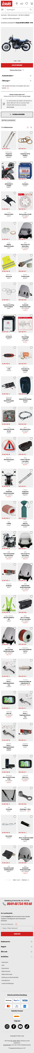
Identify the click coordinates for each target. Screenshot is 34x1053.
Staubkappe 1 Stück (25, 809)
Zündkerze (9, 585)
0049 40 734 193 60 (19, 904)
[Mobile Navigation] (2, 9)
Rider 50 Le (25, 777)
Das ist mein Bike (17, 65)
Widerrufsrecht (6, 971)
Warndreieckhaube (9, 459)
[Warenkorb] (31, 3)
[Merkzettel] (26, 3)
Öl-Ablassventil (25, 276)
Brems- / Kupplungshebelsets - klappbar (9, 747)
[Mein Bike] (21, 3)
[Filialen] (16, 3)
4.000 (8, 369)
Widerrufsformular (7, 974)
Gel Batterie (25, 184)
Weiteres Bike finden (16, 70)
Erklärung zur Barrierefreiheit (10, 977)
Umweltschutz (6, 980)
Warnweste (9, 276)
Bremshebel (9, 836)
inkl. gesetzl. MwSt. (15, 1040)
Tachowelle (9, 809)
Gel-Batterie (9, 337)
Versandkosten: (7, 1045)
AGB (3, 965)
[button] (31, 9)
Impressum (5, 962)
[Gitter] (27, 127)
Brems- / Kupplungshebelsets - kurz (25, 715)
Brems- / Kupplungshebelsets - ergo (9, 683)
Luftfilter (9, 523)
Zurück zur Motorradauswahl (11, 18)
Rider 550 (8, 713)
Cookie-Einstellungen (8, 983)
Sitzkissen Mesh (8, 214)
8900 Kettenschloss (25, 429)
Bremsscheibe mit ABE (25, 214)
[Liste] (31, 127)
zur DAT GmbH (26, 96)
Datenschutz (5, 968)
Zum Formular (10, 107)
